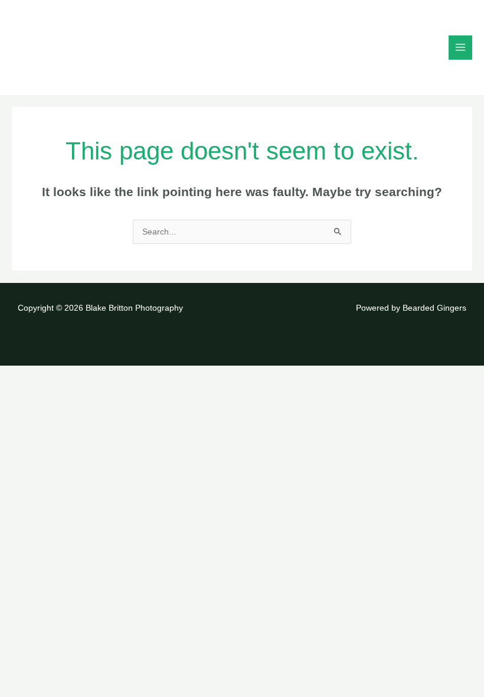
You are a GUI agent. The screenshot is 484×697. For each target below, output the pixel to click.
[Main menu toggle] (461, 47)
